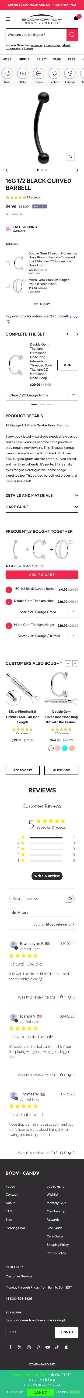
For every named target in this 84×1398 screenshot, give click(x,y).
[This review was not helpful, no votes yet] (69, 997)
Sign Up (66, 1332)
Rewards (53, 1220)
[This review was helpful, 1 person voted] (61, 997)
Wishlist (52, 1195)
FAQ (9, 1211)
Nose (6, 59)
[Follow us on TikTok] (57, 1347)
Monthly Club (56, 1203)
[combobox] (54, 924)
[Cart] (76, 19)
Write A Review (47, 876)
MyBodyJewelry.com (42, 1363)
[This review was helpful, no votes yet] (61, 1075)
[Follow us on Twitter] (19, 1347)
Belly (41, 59)
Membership (56, 1211)
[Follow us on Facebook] (10, 1347)
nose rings (38, 45)
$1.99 (57, 59)
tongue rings (14, 48)
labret (66, 45)
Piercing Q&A (15, 1228)
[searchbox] (38, 899)
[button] (68, 663)
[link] (51, 748)
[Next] (76, 170)
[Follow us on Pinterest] (38, 1347)
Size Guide (55, 1228)
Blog (9, 1220)
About (10, 1203)
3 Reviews (34, 197)
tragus (28, 48)
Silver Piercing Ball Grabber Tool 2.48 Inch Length (22, 717)
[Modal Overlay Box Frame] (42, 1384)
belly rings (53, 45)
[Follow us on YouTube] (47, 1347)
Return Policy (56, 1253)
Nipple (23, 59)
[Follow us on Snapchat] (66, 1347)
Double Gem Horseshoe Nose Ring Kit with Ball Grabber (61, 717)
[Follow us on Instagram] (29, 1347)
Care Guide (55, 1236)
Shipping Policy (58, 1245)
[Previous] (8, 170)
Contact (12, 1195)
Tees (71, 59)
